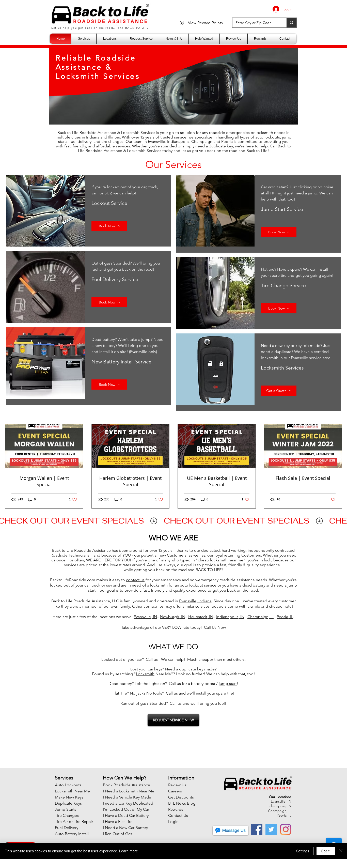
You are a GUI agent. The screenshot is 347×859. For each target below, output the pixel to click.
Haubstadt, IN (200, 616)
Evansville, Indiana (195, 601)
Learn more (128, 850)
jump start (228, 683)
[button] (84, 39)
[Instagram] (285, 829)
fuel (221, 703)
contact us (135, 579)
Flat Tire (120, 693)
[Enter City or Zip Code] (291, 22)
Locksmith (145, 673)
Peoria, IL (285, 616)
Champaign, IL (260, 616)
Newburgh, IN (172, 616)
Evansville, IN (145, 616)
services (202, 606)
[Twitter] (271, 829)
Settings (302, 850)
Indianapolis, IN (230, 616)
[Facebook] (256, 829)
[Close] (341, 851)
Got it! (325, 850)
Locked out (111, 659)
